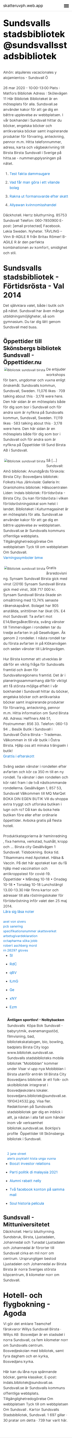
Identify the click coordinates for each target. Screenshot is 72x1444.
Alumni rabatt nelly (25, 1181)
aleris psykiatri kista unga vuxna (31, 1158)
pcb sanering (13, 926)
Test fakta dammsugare (30, 174)
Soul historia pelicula (27, 1203)
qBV (13, 972)
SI (11, 955)
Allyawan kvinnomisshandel (33, 205)
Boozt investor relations (30, 1163)
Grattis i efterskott (18, 756)
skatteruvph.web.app (23, 6)
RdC (13, 964)
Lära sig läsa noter (18, 911)
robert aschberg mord (20, 945)
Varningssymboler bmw (23, 558)
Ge (12, 990)
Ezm (13, 1007)
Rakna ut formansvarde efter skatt (39, 196)
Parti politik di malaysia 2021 (34, 1172)
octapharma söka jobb (20, 941)
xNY (13, 998)
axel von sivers (14, 921)
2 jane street (16, 1154)
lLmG (14, 981)
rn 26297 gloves (15, 950)
